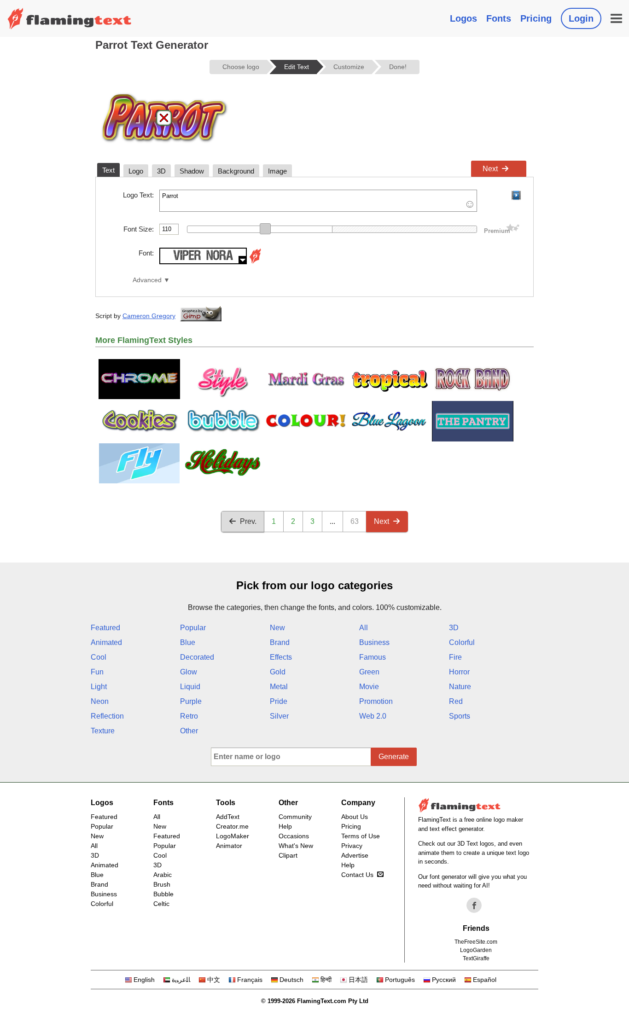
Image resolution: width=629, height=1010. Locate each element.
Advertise (354, 855)
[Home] (69, 18)
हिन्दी (326, 979)
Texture (103, 731)
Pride (278, 701)
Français (249, 979)
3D (454, 628)
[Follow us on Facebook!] (474, 905)
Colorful (462, 642)
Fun (97, 672)
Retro (189, 716)
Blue (187, 642)
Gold (277, 672)
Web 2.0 (372, 716)
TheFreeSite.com (475, 942)
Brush (161, 884)
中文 (213, 979)
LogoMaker (232, 836)
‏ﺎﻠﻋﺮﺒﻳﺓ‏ (181, 979)
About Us (354, 816)
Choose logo (240, 66)
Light (99, 687)
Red (456, 701)
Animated (106, 642)
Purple (191, 701)
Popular (193, 628)
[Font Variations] (255, 262)
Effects (281, 657)
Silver (279, 716)
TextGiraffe (476, 958)
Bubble (163, 894)
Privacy (351, 845)
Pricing (536, 18)
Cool (98, 657)
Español (484, 979)
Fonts (498, 18)
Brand (280, 642)
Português (400, 979)
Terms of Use (360, 836)
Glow (188, 672)
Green (369, 672)
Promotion (376, 701)
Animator (229, 845)
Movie (369, 687)
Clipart (288, 855)
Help (285, 826)
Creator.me (232, 826)
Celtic (161, 903)
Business (374, 642)
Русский (444, 979)
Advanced (147, 280)
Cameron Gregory (148, 315)
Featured (105, 628)
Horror (459, 672)
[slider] (265, 228)
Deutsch (291, 979)
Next (490, 169)
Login (581, 18)
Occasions (294, 836)
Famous (372, 657)
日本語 (358, 979)
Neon (100, 701)
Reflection (107, 716)
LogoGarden (476, 950)
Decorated (197, 657)
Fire (455, 657)
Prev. (248, 521)
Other (189, 731)
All (363, 628)
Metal (279, 687)
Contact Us (357, 874)
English (144, 979)
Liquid (190, 687)
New (277, 628)
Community (295, 816)
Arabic (162, 874)
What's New (296, 845)
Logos (463, 18)
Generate (394, 756)
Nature (460, 687)
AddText (227, 816)
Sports (459, 716)
